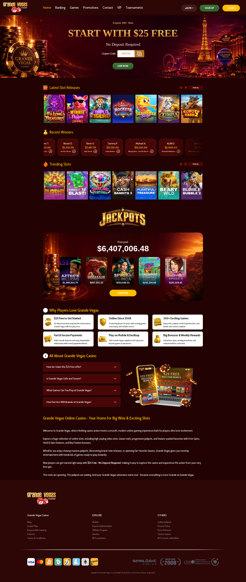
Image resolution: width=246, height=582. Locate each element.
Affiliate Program (100, 530)
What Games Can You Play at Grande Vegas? (69, 390)
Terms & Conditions (36, 538)
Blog (29, 522)
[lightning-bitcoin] (67, 561)
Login (231, 8)
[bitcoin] (49, 561)
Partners (31, 534)
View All (196, 88)
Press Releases (164, 530)
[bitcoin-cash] (58, 561)
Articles (95, 534)
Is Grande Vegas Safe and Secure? (64, 378)
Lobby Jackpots (165, 522)
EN (189, 8)
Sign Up (209, 8)
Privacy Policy (164, 526)
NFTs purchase (99, 538)
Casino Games (164, 534)
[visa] (31, 561)
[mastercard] (40, 561)
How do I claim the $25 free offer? (64, 366)
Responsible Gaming (36, 530)
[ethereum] (85, 561)
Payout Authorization (102, 526)
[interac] (94, 561)
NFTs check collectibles (168, 538)
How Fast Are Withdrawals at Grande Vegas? (69, 402)
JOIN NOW (123, 66)
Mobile (95, 522)
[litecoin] (76, 561)
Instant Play (32, 526)
